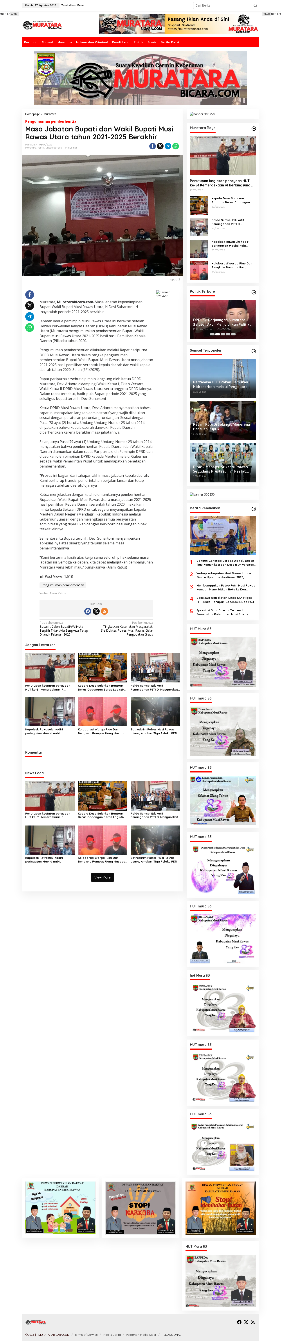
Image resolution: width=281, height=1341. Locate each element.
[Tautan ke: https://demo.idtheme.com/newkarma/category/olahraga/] (253, 509)
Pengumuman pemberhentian (52, 121)
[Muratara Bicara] (42, 25)
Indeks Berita (112, 1334)
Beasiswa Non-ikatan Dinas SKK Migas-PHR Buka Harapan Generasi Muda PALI (225, 599)
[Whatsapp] (175, 146)
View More (102, 877)
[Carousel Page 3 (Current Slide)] (223, 334)
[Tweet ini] (160, 146)
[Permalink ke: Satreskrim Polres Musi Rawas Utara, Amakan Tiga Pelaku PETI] (155, 711)
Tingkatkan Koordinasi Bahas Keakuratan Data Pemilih (218, 322)
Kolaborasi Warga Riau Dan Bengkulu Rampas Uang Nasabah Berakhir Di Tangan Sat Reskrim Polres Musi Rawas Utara (102, 731)
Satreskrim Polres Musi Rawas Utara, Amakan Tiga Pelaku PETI (154, 731)
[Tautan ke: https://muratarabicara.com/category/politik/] (253, 292)
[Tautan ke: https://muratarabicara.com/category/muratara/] (253, 128)
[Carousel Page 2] (217, 334)
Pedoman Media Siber (141, 1334)
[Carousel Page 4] (228, 334)
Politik (41, 147)
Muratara (30, 147)
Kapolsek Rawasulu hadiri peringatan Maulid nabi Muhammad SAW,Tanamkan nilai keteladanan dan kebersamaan (48, 731)
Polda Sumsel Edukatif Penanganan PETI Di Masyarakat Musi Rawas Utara (154, 687)
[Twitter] (96, 611)
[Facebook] (87, 611)
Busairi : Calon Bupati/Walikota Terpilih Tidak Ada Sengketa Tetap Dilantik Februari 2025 (64, 629)
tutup (14, 14)
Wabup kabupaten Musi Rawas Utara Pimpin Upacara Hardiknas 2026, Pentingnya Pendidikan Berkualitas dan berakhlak (225, 575)
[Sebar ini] (152, 146)
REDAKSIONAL (171, 1334)
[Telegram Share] (168, 146)
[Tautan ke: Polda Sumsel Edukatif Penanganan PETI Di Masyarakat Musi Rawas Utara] (199, 227)
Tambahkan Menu (72, 5)
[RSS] (104, 611)
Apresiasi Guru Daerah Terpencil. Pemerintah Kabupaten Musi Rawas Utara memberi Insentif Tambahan (222, 612)
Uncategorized (53, 147)
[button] (255, 5)
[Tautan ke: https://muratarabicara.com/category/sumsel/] (253, 351)
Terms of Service (86, 1334)
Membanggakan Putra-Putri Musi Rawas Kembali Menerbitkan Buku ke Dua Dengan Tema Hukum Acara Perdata (225, 587)
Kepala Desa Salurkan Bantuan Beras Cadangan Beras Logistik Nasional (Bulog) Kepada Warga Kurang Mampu (102, 687)
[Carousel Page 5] (233, 334)
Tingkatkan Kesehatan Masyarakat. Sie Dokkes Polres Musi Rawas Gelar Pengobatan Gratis (127, 629)
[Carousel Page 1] (212, 334)
